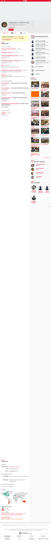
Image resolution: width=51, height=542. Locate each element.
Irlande (13, 518)
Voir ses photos (47, 157)
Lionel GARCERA (47, 192)
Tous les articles (29, 529)
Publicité (21, 529)
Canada (16, 513)
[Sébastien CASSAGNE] (4, 24)
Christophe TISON (40, 172)
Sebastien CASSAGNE (40, 52)
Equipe (12, 529)
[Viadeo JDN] (19, 539)
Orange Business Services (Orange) (10, 103)
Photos (15, 33)
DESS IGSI (3, 75)
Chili (11, 518)
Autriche (8, 513)
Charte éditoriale (17, 529)
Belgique (12, 513)
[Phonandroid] (44, 539)
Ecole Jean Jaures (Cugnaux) (8, 49)
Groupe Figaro (30, 530)
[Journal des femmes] (7, 536)
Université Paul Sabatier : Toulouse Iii (10, 60)
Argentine (3, 518)
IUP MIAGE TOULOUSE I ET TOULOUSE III (11, 70)
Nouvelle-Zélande (19, 518)
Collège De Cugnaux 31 (7, 52)
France (24, 513)
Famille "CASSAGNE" (40, 70)
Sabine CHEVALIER (40, 168)
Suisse (16, 514)
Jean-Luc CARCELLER (40, 192)
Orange (42, 107)
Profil (7, 33)
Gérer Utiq (19, 530)
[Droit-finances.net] (44, 536)
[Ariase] (32, 538)
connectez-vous (14, 38)
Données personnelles (44, 529)
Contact (25, 529)
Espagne (20, 513)
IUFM (2, 65)
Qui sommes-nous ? (7, 529)
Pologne (6, 514)
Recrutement (37, 529)
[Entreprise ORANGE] (32, 74)
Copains (24, 33)
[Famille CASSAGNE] (32, 70)
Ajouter (11, 29)
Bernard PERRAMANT (40, 164)
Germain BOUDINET (33, 191)
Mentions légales (24, 530)
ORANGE (37, 74)
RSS (33, 529)
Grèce (2, 514)
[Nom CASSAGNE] (32, 66)
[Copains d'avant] (7, 539)
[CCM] (19, 536)
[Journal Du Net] (32, 536)
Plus (49, 206)
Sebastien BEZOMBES (33, 202)
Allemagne (3, 513)
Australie (7, 518)
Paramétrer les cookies (13, 530)
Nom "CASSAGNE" (39, 66)
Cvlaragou (3, 112)
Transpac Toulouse (6, 92)
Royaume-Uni (11, 514)
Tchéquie (20, 514)
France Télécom (5, 83)
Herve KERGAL (39, 176)
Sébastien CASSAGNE (40, 40)
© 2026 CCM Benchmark (37, 530)
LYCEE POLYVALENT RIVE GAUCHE (9, 55)
